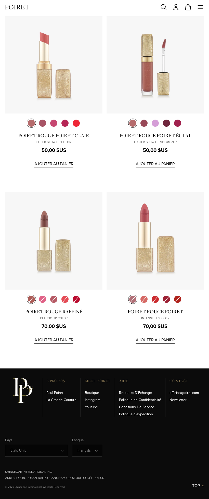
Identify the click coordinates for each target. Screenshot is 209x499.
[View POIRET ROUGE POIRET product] (155, 241)
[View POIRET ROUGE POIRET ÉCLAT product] (155, 64)
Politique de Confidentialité (140, 400)
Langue (78, 440)
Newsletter (178, 400)
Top (196, 486)
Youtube (91, 407)
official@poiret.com (184, 392)
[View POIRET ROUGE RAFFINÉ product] (53, 241)
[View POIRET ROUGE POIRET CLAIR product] (53, 64)
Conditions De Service (136, 407)
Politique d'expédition (136, 414)
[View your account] (175, 7)
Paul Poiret (54, 392)
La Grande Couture (61, 400)
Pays (8, 440)
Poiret (17, 7)
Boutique (92, 392)
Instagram (92, 400)
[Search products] (163, 7)
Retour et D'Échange (135, 392)
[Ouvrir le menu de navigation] (200, 7)
